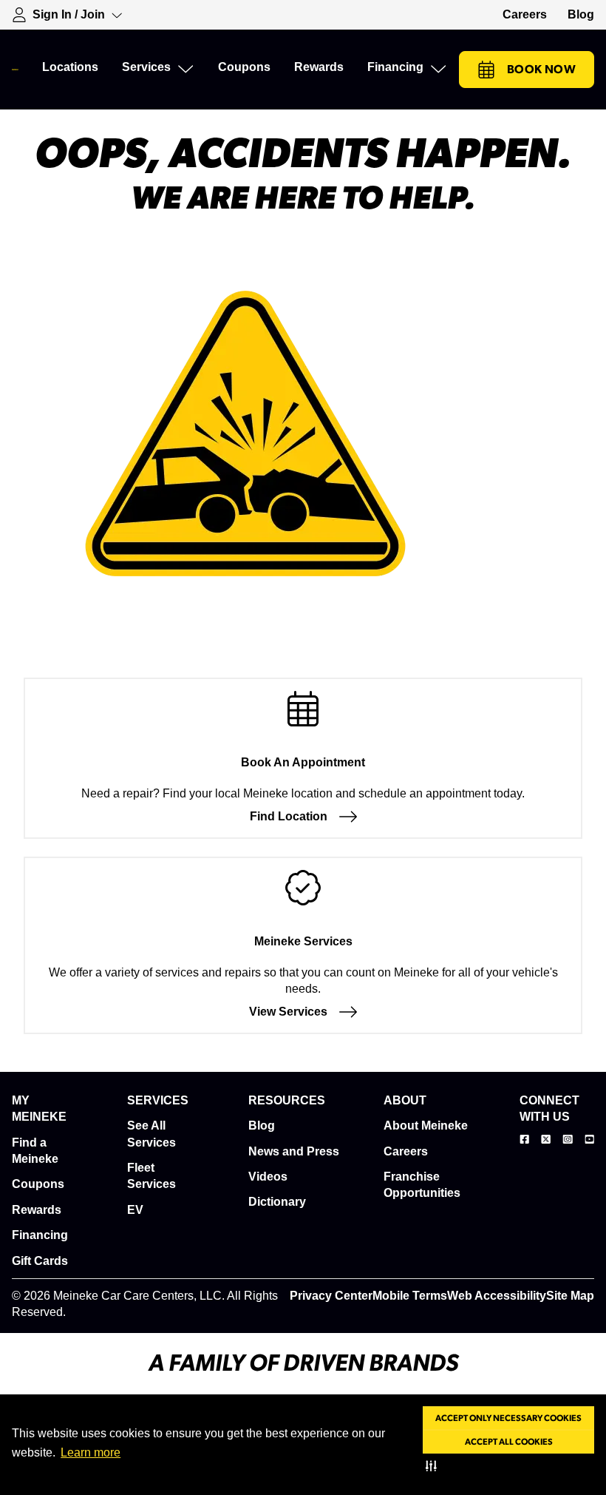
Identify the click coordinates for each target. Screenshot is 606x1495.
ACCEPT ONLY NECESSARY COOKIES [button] (508, 1418)
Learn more (90, 1452)
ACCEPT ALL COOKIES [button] (509, 1441)
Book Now (541, 69)
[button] (434, 1465)
